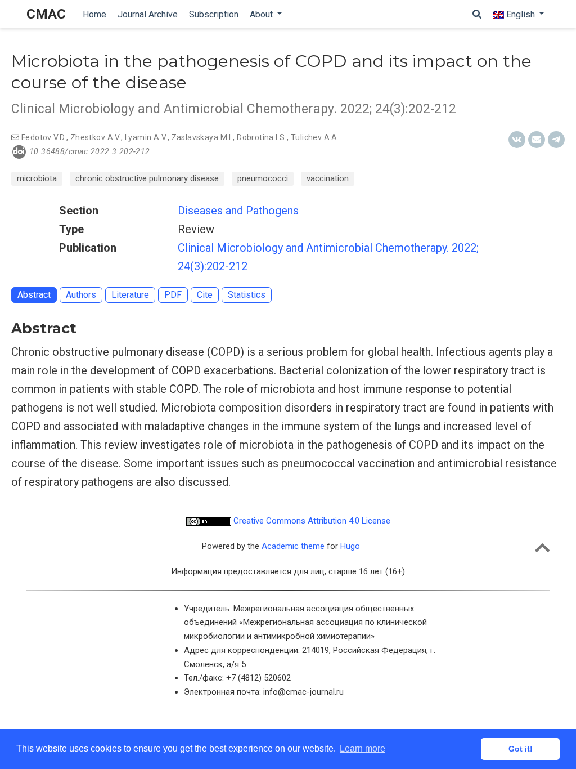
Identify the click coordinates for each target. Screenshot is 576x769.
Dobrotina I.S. (262, 137)
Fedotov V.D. (43, 137)
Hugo (350, 546)
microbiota (37, 178)
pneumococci (262, 178)
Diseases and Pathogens (238, 210)
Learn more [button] (362, 748)
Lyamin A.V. (146, 137)
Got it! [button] (520, 748)
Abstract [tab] (34, 294)
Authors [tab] (81, 294)
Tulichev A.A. (315, 137)
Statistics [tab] (247, 294)
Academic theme (293, 546)
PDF (173, 294)
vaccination (328, 178)
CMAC (46, 14)
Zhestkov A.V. (95, 137)
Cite (205, 294)
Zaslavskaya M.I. (202, 137)
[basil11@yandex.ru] (15, 137)
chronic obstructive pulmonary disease (147, 178)
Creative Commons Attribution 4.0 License (310, 521)
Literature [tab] (130, 294)
